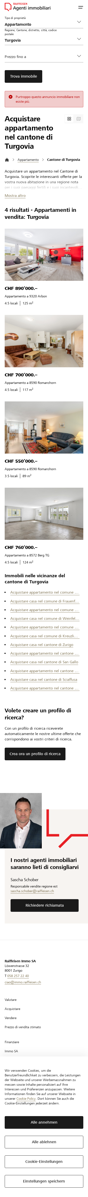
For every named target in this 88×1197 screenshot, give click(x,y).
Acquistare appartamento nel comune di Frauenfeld (45, 610)
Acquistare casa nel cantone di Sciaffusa (43, 679)
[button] (81, 7)
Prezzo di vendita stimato (23, 1027)
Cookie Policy (26, 1098)
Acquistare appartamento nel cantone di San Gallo (45, 671)
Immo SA (11, 1051)
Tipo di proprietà (15, 17)
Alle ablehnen (44, 1142)
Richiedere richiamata (45, 905)
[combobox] (40, 40)
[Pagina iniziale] (7, 160)
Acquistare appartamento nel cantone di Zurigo (45, 653)
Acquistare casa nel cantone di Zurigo (41, 644)
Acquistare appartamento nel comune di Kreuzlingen (45, 592)
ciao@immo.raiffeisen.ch (23, 982)
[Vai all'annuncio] (44, 255)
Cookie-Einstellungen (44, 1161)
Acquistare (12, 1009)
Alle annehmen (44, 1122)
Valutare (10, 1000)
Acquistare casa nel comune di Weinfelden (45, 618)
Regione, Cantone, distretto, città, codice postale (31, 32)
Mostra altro (15, 195)
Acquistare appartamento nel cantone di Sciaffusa (45, 688)
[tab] (69, 119)
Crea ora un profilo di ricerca (35, 754)
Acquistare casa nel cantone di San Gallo (44, 662)
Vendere (10, 1018)
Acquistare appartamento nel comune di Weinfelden (45, 627)
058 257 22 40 (18, 976)
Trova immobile (23, 76)
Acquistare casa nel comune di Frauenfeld (45, 601)
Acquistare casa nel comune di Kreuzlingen (45, 636)
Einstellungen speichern (44, 1181)
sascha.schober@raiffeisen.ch (32, 891)
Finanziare (12, 1042)
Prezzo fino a (15, 56)
